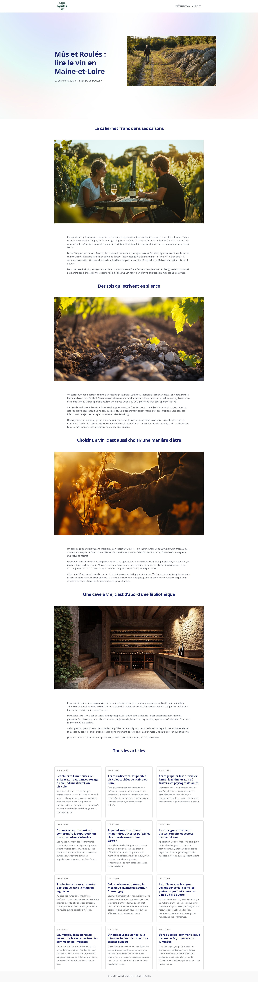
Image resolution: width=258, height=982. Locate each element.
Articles (196, 6)
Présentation (183, 6)
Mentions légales (143, 976)
